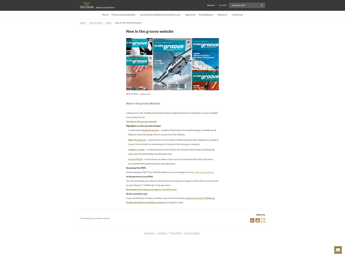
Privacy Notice (176, 233)
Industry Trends (136, 149)
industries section (150, 130)
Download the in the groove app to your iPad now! (151, 189)
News (108, 23)
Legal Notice (162, 233)
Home (82, 23)
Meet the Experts (137, 140)
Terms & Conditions (192, 233)
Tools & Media (95, 23)
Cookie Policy (149, 233)
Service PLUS (135, 159)
